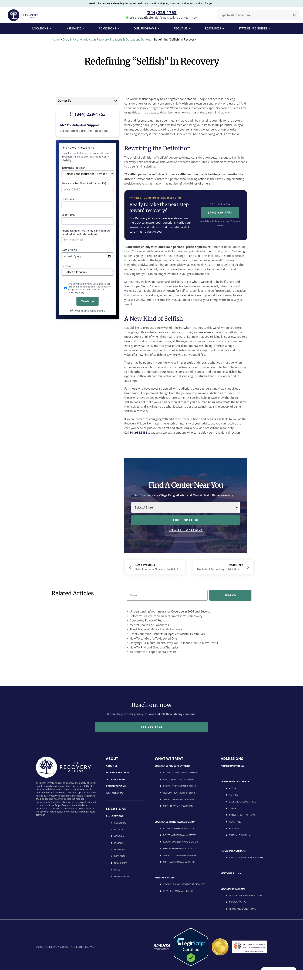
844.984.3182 (138, 432)
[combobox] (252, 15)
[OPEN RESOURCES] (223, 28)
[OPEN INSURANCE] (83, 28)
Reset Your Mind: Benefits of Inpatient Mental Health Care (167, 634)
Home (56, 39)
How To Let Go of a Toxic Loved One (153, 638)
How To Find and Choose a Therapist (153, 647)
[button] (115, 100)
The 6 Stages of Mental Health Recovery (155, 629)
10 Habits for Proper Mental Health (152, 652)
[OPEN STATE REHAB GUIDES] (269, 28)
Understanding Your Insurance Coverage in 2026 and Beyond (169, 611)
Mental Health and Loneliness (149, 625)
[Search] (294, 15)
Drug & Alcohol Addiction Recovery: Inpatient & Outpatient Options (107, 39)
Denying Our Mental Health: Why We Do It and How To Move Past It (173, 643)
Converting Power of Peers (147, 620)
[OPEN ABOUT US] (189, 28)
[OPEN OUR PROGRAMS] (158, 28)
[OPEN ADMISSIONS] (118, 28)
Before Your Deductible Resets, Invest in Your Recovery (165, 616)
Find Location (185, 520)
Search (230, 595)
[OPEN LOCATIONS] (50, 28)
